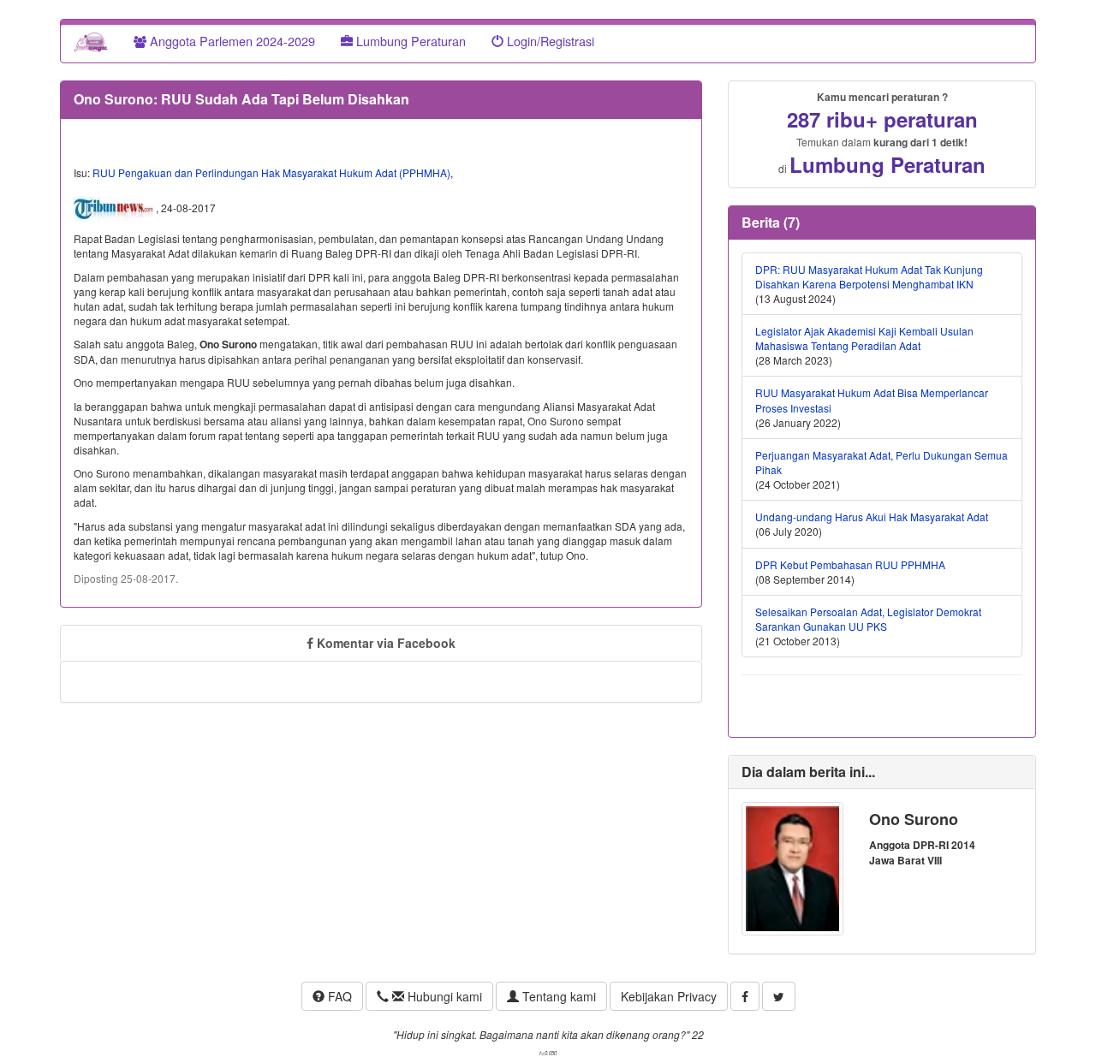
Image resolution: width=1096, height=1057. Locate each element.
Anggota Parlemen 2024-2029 (230, 41)
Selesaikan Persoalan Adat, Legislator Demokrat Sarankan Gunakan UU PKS (868, 618)
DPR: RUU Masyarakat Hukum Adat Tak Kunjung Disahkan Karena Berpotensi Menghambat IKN (869, 276)
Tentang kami (557, 996)
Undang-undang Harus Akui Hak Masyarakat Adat (871, 516)
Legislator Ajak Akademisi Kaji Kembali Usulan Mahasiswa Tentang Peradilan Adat (864, 338)
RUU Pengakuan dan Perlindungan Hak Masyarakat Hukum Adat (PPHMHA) (271, 172)
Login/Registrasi (548, 41)
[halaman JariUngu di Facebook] (744, 996)
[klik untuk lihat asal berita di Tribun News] (115, 209)
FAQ (338, 996)
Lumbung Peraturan (409, 41)
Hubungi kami (443, 996)
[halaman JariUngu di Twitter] (778, 996)
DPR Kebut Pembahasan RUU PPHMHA (850, 564)
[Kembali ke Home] (91, 41)
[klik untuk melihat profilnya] (792, 866)
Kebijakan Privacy (669, 996)
